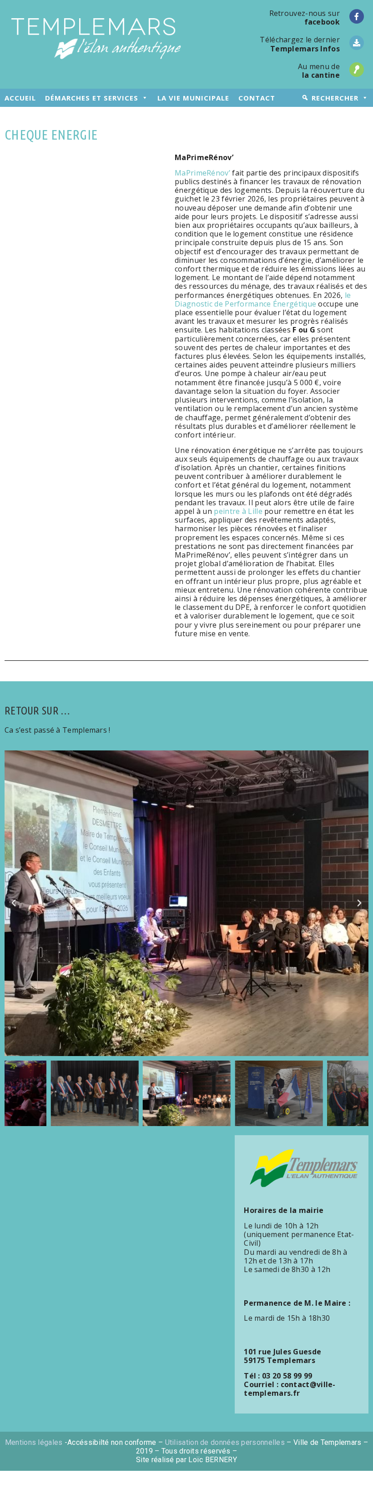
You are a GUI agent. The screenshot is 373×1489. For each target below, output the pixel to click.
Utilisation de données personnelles (225, 1442)
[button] (13, 903)
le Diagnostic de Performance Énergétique (263, 299)
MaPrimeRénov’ (202, 173)
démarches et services (91, 97)
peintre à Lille (238, 511)
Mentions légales (34, 1442)
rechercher (335, 97)
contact (256, 97)
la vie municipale (193, 97)
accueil (20, 97)
